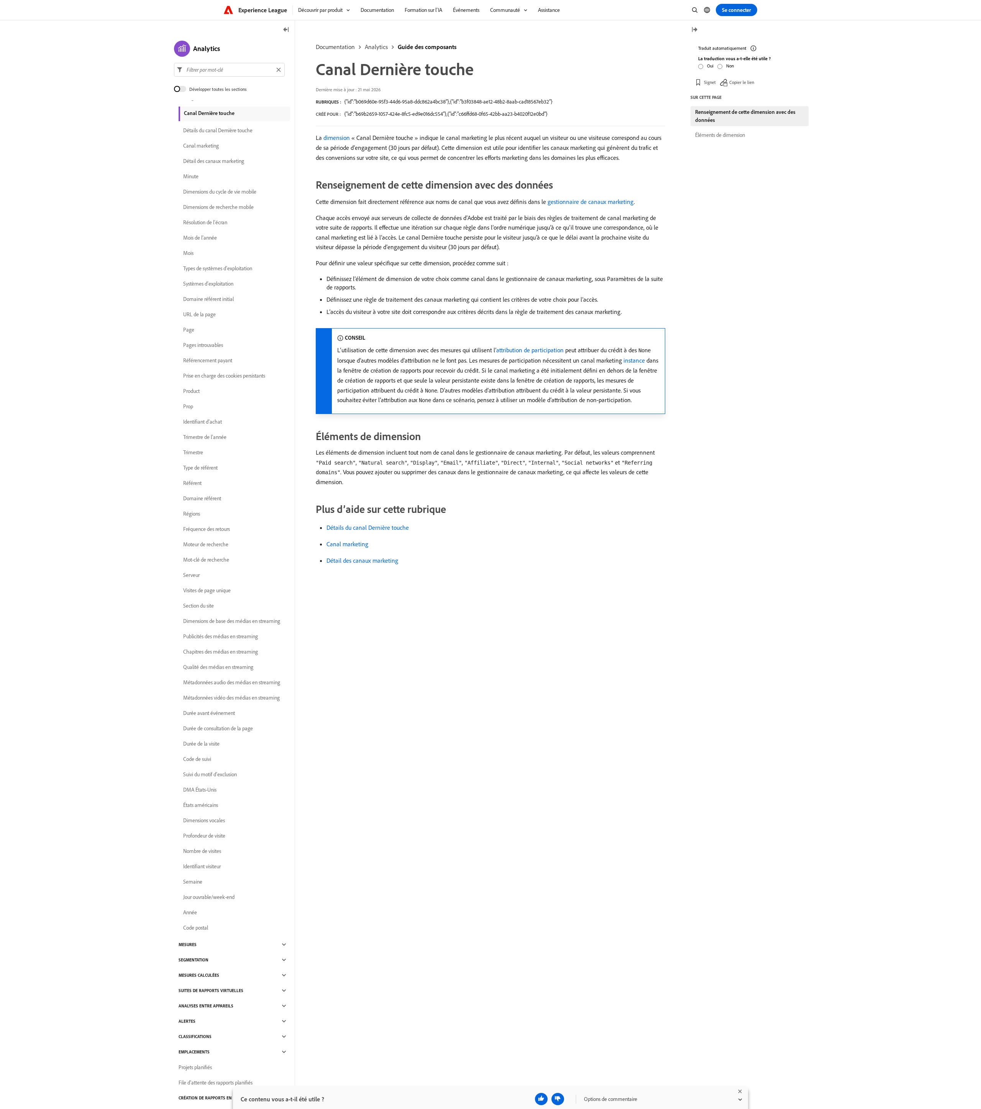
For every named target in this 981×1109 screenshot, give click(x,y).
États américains (200, 805)
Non (730, 66)
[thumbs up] (541, 1099)
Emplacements (194, 1052)
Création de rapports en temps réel (217, 1098)
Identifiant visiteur (202, 866)
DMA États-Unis (200, 789)
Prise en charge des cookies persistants (224, 375)
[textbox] (229, 70)
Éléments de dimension (720, 134)
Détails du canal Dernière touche (367, 527)
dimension (336, 137)
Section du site (198, 605)
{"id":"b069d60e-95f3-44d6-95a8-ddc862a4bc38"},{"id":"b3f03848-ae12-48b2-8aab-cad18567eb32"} (448, 101)
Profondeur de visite (204, 835)
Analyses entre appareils (206, 1006)
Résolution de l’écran (205, 222)
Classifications (195, 1036)
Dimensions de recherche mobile (218, 207)
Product (191, 391)
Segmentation (193, 960)
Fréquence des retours (206, 529)
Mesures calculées (199, 975)
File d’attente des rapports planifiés (216, 1082)
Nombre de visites (202, 851)
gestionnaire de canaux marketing (591, 201)
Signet (710, 82)
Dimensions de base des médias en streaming (231, 621)
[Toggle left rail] (286, 30)
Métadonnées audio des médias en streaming (231, 682)
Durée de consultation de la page (218, 728)
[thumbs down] (557, 1099)
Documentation (335, 47)
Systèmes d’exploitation (208, 283)
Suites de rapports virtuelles (211, 990)
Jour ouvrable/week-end (209, 897)
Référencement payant (207, 360)
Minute (190, 176)
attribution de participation (530, 350)
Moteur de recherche (205, 544)
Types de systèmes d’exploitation (217, 268)
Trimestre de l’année (204, 437)
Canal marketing (347, 544)
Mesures (188, 944)
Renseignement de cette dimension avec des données (745, 115)
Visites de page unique (207, 590)
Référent (192, 483)
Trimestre (193, 452)
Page (188, 329)
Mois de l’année (200, 237)
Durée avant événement (209, 713)
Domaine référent (202, 498)
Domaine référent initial (208, 299)
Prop (188, 406)
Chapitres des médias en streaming (220, 651)
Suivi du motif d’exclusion (210, 774)
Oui (710, 66)
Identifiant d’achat (202, 421)
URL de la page (199, 314)
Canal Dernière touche (209, 113)
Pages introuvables (203, 345)
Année (190, 912)
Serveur (191, 575)
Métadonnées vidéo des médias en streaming (231, 697)
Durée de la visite (201, 743)
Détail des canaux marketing (362, 560)
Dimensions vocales (204, 820)
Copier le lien (741, 82)
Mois (188, 253)
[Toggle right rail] (694, 30)
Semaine (192, 881)
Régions (191, 513)
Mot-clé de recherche (206, 559)
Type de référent (200, 467)
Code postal (195, 927)
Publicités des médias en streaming (220, 636)
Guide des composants (427, 47)
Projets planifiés (195, 1067)
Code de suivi (197, 759)
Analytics (376, 47)
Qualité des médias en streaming (218, 667)
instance (634, 360)
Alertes (187, 1021)
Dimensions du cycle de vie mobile (219, 191)
